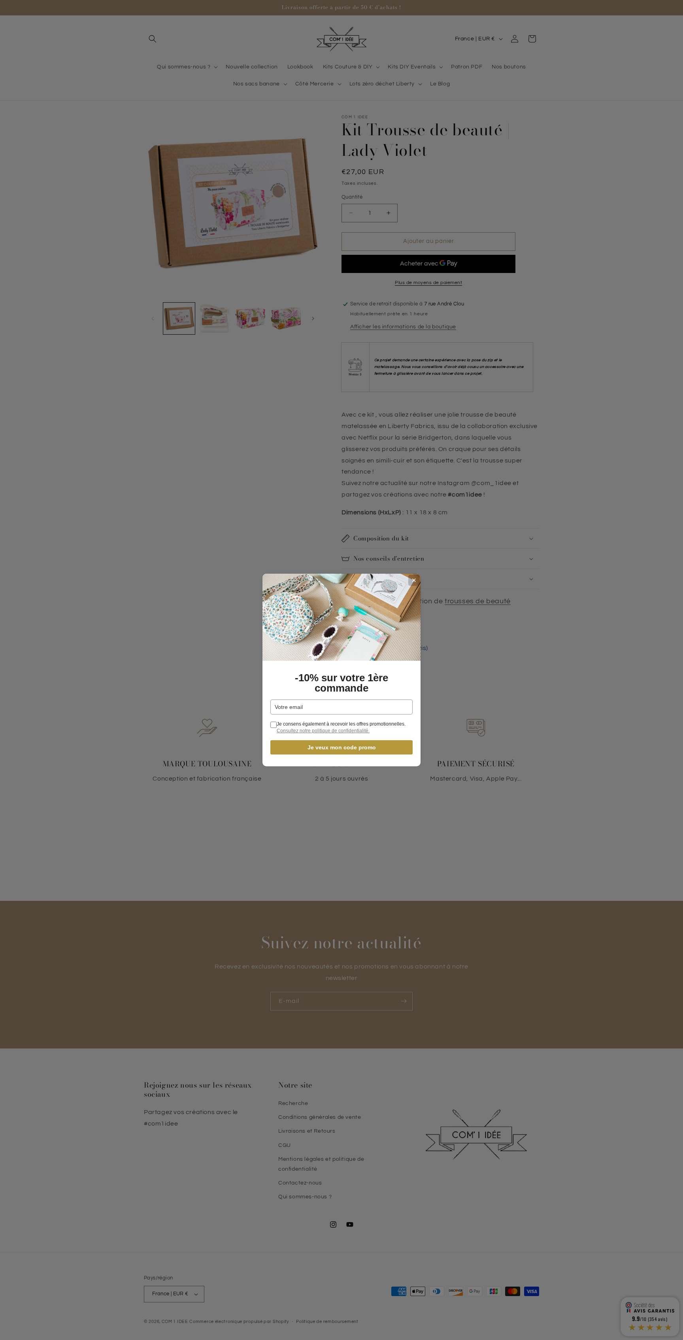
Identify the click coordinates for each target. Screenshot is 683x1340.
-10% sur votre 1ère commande (341, 683)
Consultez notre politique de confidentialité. (323, 730)
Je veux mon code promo (342, 747)
